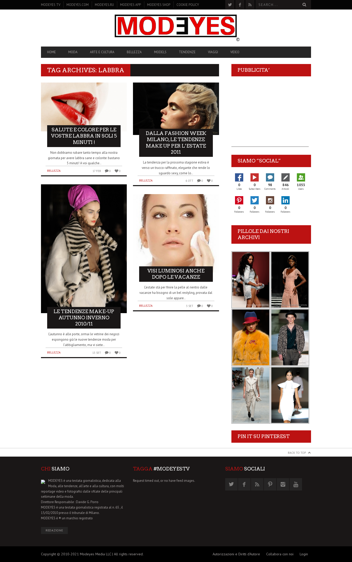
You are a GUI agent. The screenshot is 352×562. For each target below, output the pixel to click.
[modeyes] (176, 28)
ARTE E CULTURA (102, 52)
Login (304, 554)
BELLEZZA (134, 52)
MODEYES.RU (104, 5)
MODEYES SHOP (158, 5)
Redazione (54, 530)
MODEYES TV (50, 5)
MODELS (160, 52)
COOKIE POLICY (188, 5)
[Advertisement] (270, 115)
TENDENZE (187, 52)
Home (51, 52)
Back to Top (297, 453)
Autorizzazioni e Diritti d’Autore (236, 554)
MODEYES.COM (77, 5)
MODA (73, 52)
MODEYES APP (130, 5)
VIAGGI (213, 52)
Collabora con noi (280, 554)
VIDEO (234, 52)
